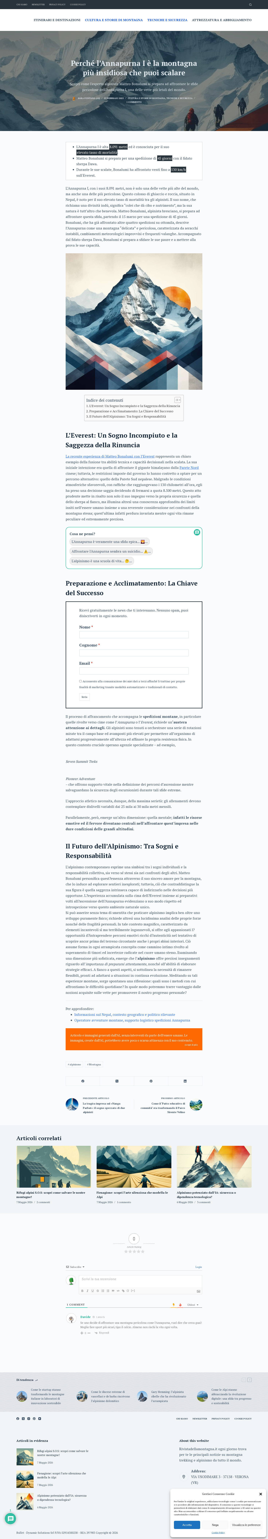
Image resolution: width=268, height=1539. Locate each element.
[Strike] (97, 1291)
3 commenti (203, 1202)
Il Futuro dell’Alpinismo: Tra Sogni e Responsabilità (127, 416)
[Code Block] (118, 1291)
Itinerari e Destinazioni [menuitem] (57, 20)
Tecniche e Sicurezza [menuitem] (167, 20)
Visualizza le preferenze (246, 1524)
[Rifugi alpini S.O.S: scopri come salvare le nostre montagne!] (53, 1167)
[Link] (123, 1291)
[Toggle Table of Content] (176, 400)
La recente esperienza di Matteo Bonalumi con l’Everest (110, 456)
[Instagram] (28, 1418)
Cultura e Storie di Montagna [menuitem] (114, 20)
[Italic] (87, 1291)
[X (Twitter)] (117, 1081)
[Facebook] (83, 1081)
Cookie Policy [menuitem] (78, 4)
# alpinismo (74, 1064)
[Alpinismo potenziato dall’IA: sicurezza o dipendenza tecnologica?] (214, 1167)
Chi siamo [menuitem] (21, 4)
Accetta (187, 1524)
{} (128, 1290)
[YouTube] (39, 1418)
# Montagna (94, 1064)
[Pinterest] (151, 1081)
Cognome (88, 645)
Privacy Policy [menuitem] (57, 4)
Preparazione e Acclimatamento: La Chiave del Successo (131, 411)
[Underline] (92, 1291)
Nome (84, 627)
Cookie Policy (218, 1532)
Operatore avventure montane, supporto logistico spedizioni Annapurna (132, 1020)
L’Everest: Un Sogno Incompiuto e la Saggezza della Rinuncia (134, 406)
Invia (84, 697)
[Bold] (82, 1291)
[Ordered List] (102, 1291)
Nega (215, 1524)
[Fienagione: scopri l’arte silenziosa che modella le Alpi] (134, 1167)
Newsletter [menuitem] (38, 4)
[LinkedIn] (185, 1081)
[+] (133, 1290)
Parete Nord (189, 467)
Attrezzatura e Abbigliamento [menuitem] (222, 20)
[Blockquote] (113, 1291)
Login (198, 1267)
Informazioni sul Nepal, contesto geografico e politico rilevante (124, 1014)
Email (84, 663)
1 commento (134, 102)
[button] (261, 1494)
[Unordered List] (107, 1291)
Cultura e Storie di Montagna (146, 98)
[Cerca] (250, 4)
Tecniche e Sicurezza (179, 98)
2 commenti (43, 1202)
